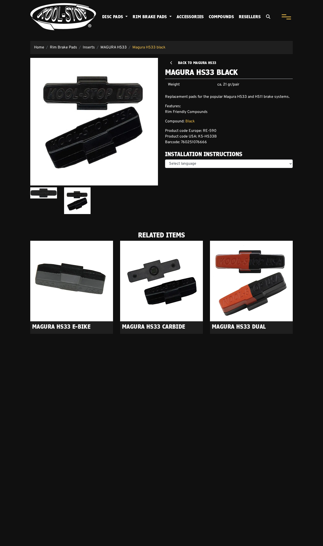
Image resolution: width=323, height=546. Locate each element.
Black (190, 121)
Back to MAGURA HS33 (195, 62)
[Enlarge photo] (94, 121)
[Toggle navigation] (286, 16)
